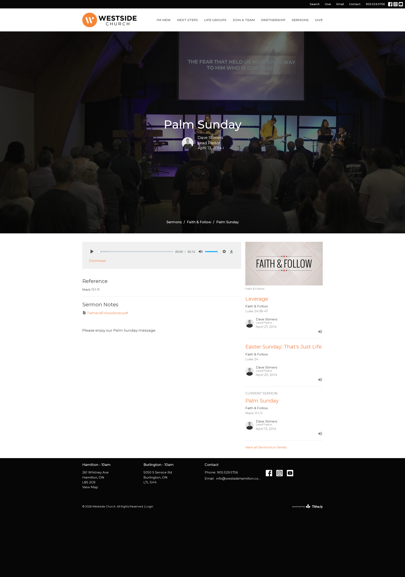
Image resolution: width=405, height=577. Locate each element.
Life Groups (215, 20)
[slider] (135, 252)
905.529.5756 (375, 4)
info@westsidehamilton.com (239, 478)
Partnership (273, 20)
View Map (90, 487)
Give (328, 4)
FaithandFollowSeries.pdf (107, 313)
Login (149, 506)
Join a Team (244, 20)
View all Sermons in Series (265, 447)
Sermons (300, 20)
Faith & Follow (199, 222)
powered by (305, 510)
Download (97, 261)
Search (315, 4)
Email (340, 4)
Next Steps (187, 20)
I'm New (164, 20)
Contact (354, 4)
